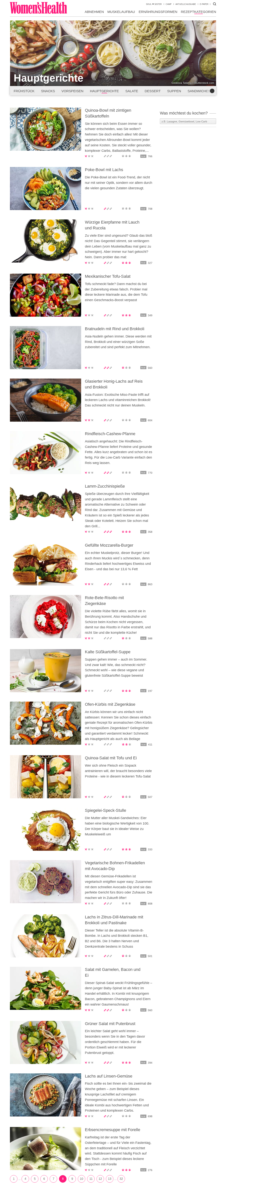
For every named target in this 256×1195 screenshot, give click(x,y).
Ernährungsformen (158, 12)
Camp (168, 4)
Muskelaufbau (121, 12)
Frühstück (24, 91)
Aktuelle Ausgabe (185, 4)
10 (81, 1178)
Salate (131, 91)
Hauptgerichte (104, 91)
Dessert (153, 91)
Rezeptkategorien (198, 12)
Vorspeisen (72, 91)
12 (100, 1178)
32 (121, 1178)
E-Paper (204, 4)
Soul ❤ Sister (154, 4)
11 (91, 1178)
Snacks (48, 91)
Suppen (174, 91)
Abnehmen (94, 12)
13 (109, 1178)
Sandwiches (199, 91)
